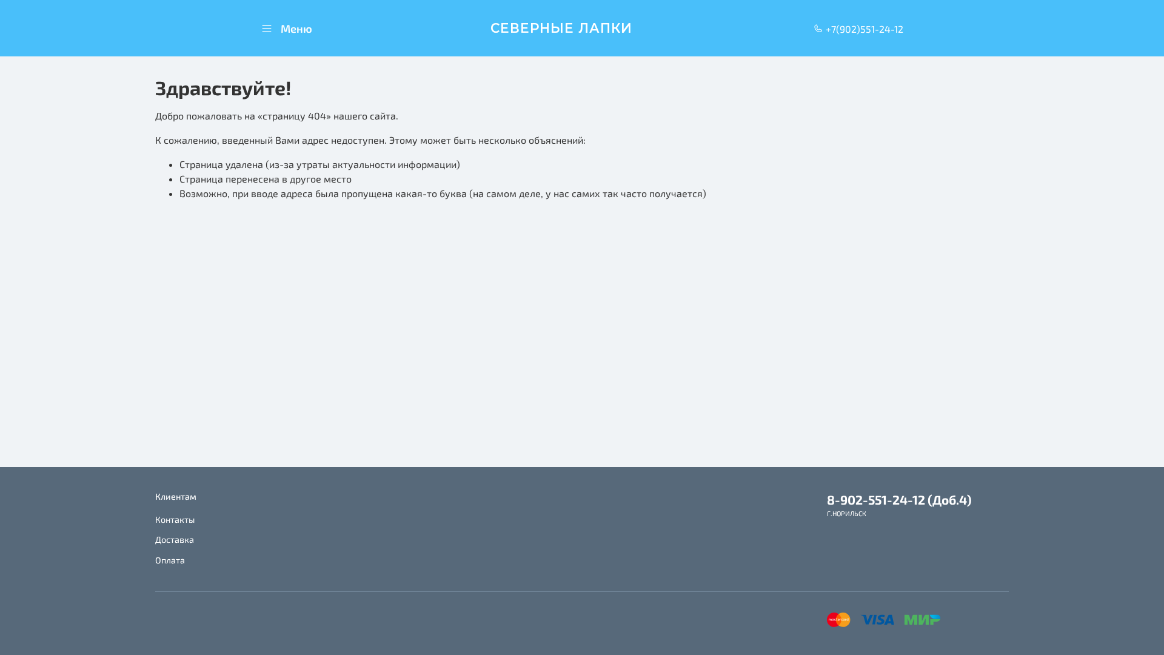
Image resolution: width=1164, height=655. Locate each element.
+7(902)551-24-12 (863, 29)
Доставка (174, 539)
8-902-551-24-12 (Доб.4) (899, 499)
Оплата (170, 560)
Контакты (175, 519)
